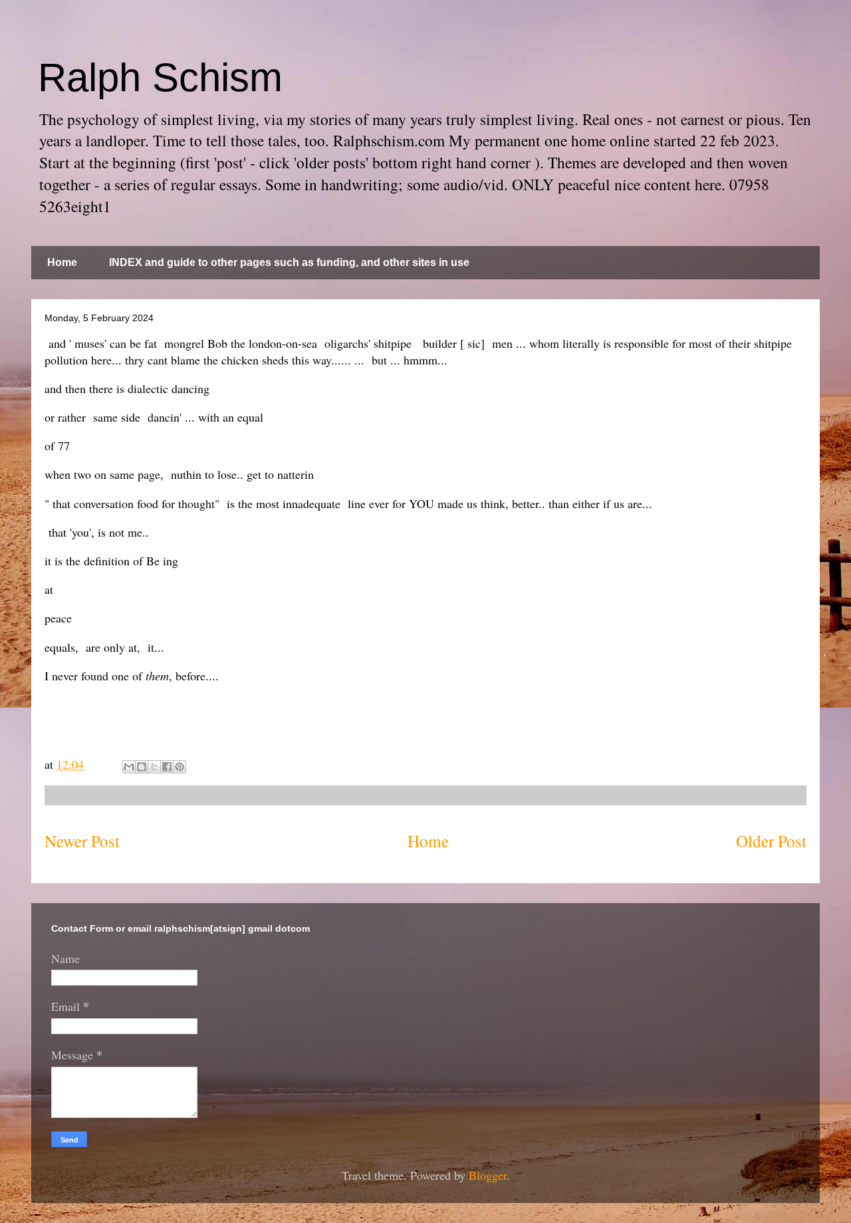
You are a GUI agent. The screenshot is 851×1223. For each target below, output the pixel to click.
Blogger (488, 1175)
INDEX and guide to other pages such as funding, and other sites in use (289, 262)
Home (62, 262)
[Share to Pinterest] (179, 766)
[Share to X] (154, 766)
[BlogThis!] (141, 766)
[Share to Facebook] (167, 766)
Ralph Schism (160, 77)
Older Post (771, 840)
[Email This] (129, 766)
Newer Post (82, 840)
